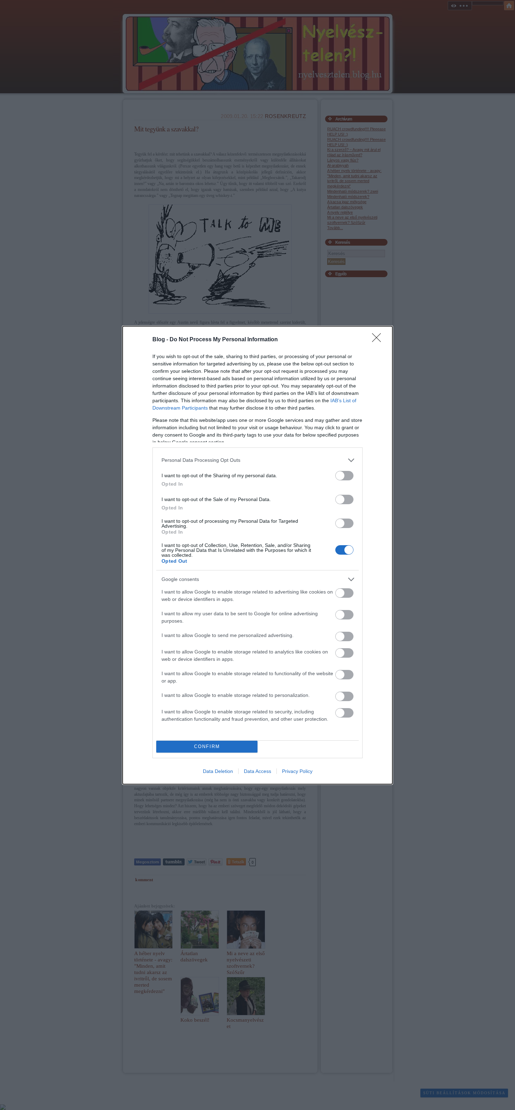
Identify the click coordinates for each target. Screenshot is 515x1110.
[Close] (378, 340)
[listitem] (257, 460)
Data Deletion (218, 771)
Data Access (257, 771)
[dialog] (257, 555)
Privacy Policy (297, 771)
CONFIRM (207, 746)
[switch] (344, 475)
